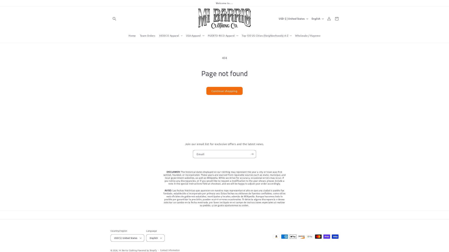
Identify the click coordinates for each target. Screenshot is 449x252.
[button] (114, 19)
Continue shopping (224, 91)
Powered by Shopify (147, 250)
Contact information (170, 250)
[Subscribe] (252, 154)
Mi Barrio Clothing (128, 250)
